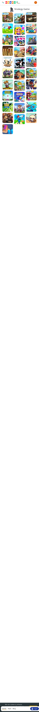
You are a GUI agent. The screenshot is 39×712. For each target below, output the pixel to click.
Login (35, 709)
